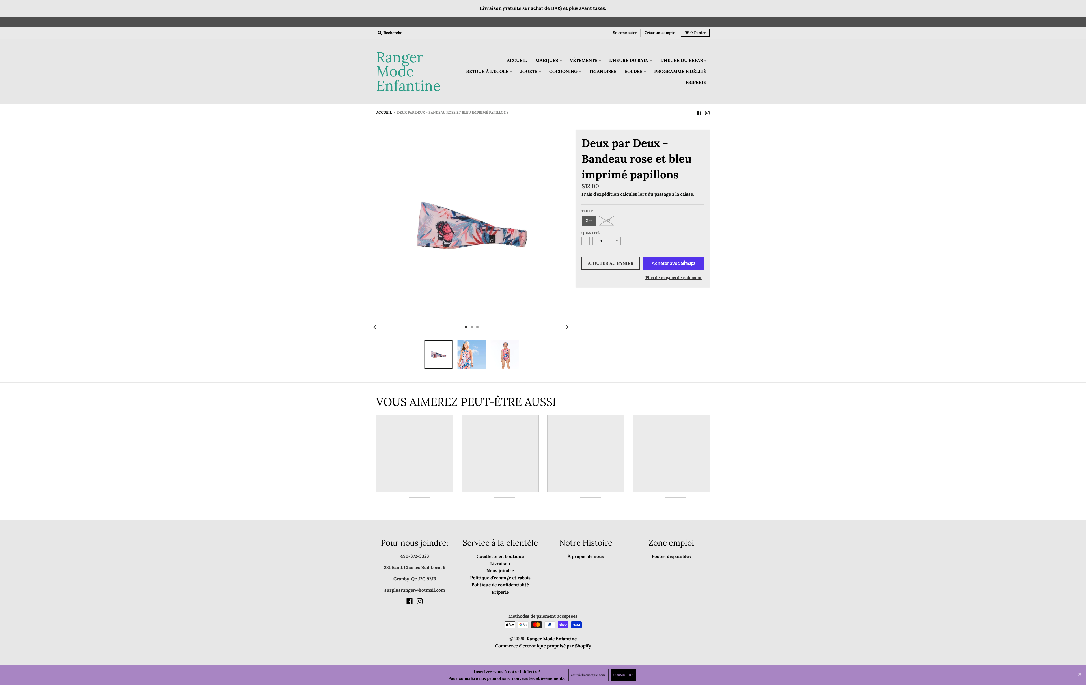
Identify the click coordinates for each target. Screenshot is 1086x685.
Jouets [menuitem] (528, 71)
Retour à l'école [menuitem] (487, 71)
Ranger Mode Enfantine (408, 71)
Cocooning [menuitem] (563, 71)
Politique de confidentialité (500, 584)
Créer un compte (660, 32)
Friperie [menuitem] (696, 82)
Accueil (384, 112)
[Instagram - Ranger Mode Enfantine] (707, 112)
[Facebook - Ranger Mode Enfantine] (698, 112)
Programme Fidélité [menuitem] (680, 71)
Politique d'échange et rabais (500, 577)
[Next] (567, 327)
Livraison (500, 563)
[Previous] (375, 327)
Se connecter (625, 32)
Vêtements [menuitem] (583, 60)
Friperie (500, 592)
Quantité (590, 233)
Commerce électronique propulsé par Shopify (543, 646)
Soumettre (623, 675)
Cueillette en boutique (500, 556)
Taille (587, 211)
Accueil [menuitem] (517, 60)
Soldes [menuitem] (633, 71)
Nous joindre (500, 570)
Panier (698, 32)
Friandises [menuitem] (602, 71)
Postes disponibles (671, 556)
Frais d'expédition (600, 194)
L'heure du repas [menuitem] (681, 60)
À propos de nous (586, 556)
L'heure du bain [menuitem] (628, 60)
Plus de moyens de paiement (673, 277)
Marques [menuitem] (546, 60)
